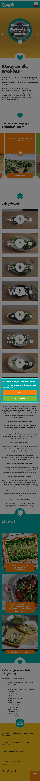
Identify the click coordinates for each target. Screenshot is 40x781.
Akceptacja (20, 398)
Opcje (20, 392)
